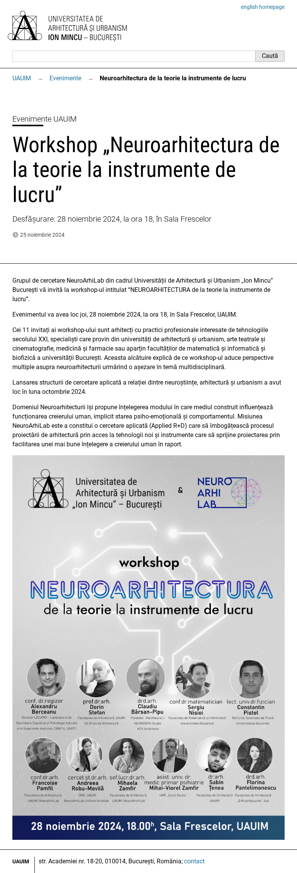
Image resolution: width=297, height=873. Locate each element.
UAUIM (21, 78)
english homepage (263, 7)
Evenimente (65, 78)
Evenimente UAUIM (44, 119)
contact (194, 861)
